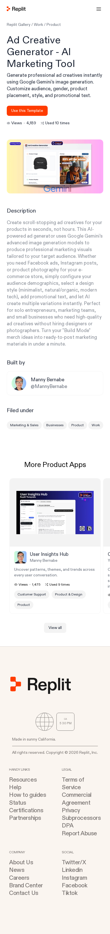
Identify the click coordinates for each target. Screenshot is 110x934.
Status (17, 803)
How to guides (27, 795)
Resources (23, 780)
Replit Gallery (18, 24)
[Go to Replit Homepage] (16, 9)
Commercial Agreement (77, 798)
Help (15, 787)
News (16, 870)
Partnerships (25, 818)
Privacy (71, 810)
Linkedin (72, 870)
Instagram (74, 878)
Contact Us (23, 893)
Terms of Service (73, 783)
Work (38, 24)
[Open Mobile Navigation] (98, 8)
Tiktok (69, 893)
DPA (68, 825)
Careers (19, 878)
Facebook (74, 885)
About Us (21, 862)
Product (54, 24)
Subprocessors (81, 818)
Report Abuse (79, 833)
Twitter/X (74, 862)
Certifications (26, 810)
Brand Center (26, 885)
